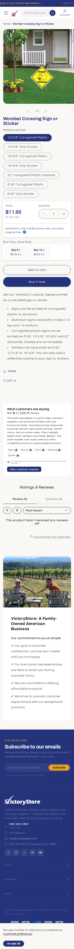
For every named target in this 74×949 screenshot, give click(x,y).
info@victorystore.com (23, 838)
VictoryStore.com (24, 910)
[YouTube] (40, 852)
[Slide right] (46, 111)
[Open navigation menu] (6, 13)
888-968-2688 (19, 824)
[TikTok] (24, 852)
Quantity (44, 205)
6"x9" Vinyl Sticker (20, 193)
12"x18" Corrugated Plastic (27, 137)
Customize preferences (17, 933)
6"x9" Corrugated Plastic (25, 184)
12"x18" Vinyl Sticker (22, 146)
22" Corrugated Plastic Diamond (31, 175)
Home (6, 24)
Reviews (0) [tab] (20, 498)
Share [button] (12, 371)
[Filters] (17, 510)
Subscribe (59, 767)
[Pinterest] (32, 852)
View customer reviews (24, 469)
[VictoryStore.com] (15, 13)
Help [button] (8, 894)
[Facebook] (8, 852)
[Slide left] (28, 111)
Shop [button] (8, 865)
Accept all (13, 943)
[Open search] (7, 510)
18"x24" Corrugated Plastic (27, 156)
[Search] (52, 13)
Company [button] (11, 879)
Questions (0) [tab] (53, 498)
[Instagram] (16, 852)
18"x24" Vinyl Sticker (22, 165)
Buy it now (37, 281)
